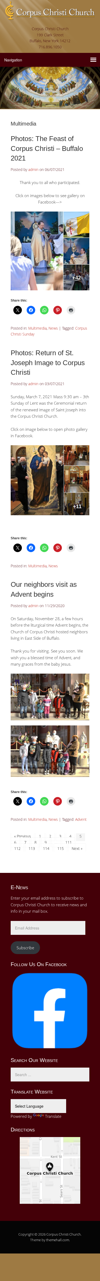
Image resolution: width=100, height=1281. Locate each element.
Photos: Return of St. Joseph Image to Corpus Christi (48, 362)
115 (60, 848)
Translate (53, 1116)
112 (17, 848)
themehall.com (57, 1239)
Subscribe (25, 947)
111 (68, 842)
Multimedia (37, 328)
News (53, 328)
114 (46, 848)
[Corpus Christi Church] (50, 16)
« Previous (22, 836)
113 (32, 848)
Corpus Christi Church (63, 1234)
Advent (81, 819)
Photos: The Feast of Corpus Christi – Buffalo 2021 (47, 148)
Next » (77, 848)
